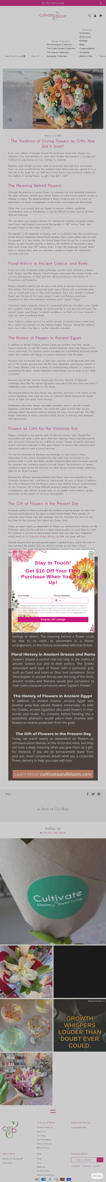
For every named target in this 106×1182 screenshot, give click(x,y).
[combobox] (58, 600)
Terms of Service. (23, 614)
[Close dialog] (92, 552)
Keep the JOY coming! (53, 619)
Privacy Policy (78, 612)
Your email (23, 596)
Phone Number (62, 596)
